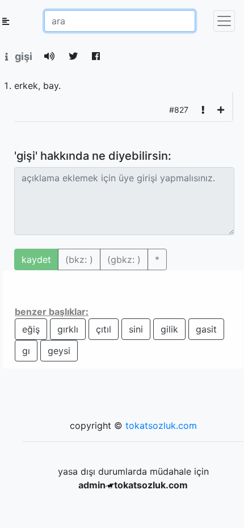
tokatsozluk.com (161, 425)
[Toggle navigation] (224, 21)
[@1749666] (220, 109)
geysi (59, 350)
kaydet (36, 259)
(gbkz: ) (124, 259)
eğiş (31, 329)
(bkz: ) (79, 259)
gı (26, 350)
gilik (169, 329)
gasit (206, 329)
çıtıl (103, 329)
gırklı (67, 329)
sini (136, 329)
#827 (178, 109)
